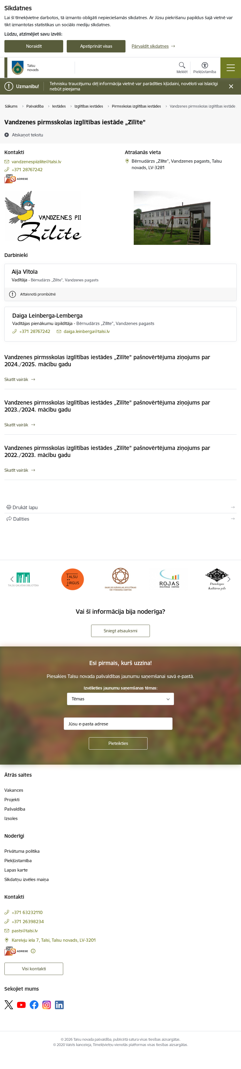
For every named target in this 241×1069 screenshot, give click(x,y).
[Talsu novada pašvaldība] (25, 68)
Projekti (11, 799)
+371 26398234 (28, 921)
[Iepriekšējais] (12, 579)
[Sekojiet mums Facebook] (34, 1004)
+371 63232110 (27, 912)
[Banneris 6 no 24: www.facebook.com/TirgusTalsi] (72, 579)
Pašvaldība (14, 809)
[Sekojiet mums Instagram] (46, 1005)
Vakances (13, 790)
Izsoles (11, 818)
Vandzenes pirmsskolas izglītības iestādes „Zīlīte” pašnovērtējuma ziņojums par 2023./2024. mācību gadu (107, 406)
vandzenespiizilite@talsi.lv (36, 161)
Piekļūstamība (18, 860)
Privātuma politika (22, 851)
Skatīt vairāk (16, 379)
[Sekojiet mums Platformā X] (8, 1004)
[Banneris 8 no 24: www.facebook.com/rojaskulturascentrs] (168, 579)
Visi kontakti (34, 968)
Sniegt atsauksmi (120, 631)
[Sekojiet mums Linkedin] (59, 1005)
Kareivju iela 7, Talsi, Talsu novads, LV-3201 (54, 940)
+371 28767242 (27, 169)
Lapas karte (16, 870)
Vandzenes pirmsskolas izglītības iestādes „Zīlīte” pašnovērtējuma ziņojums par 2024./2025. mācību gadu (107, 361)
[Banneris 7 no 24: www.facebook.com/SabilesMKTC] (121, 579)
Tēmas (78, 699)
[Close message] (231, 86)
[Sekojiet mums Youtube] (21, 1004)
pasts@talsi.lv (25, 930)
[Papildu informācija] (33, 951)
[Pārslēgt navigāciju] (230, 67)
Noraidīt (34, 46)
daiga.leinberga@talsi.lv (87, 331)
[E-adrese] (16, 179)
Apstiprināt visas (96, 46)
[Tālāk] (229, 579)
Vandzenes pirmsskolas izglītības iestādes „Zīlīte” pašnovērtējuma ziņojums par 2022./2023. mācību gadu (107, 451)
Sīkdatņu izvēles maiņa (26, 879)
